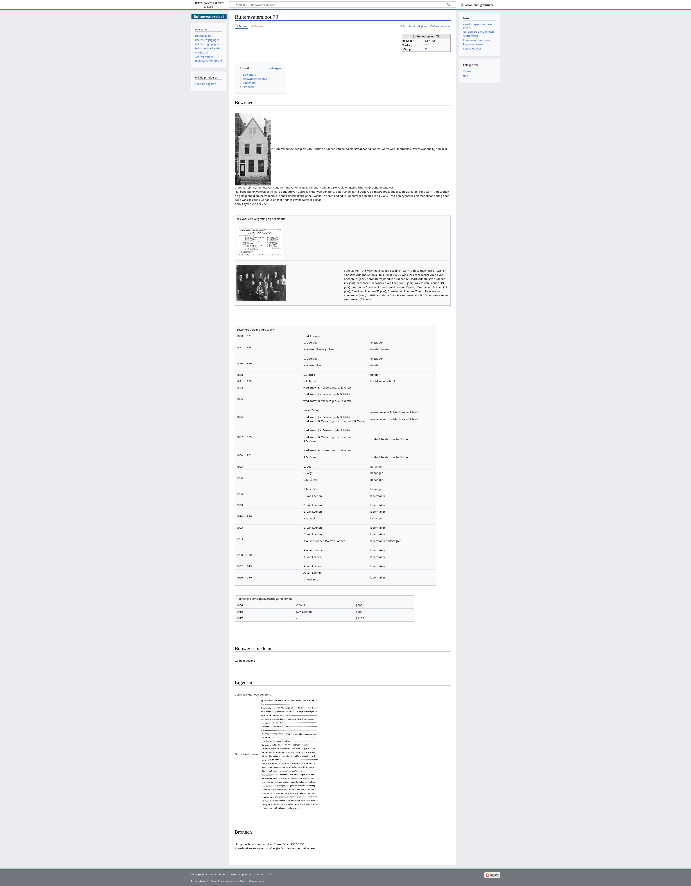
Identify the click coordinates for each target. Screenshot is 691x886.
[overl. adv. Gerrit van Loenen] (259, 241)
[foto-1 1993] (253, 149)
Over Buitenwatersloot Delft (228, 881)
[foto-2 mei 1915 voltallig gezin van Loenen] (261, 282)
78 (426, 49)
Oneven (467, 71)
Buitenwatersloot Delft (208, 4)
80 (426, 45)
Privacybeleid (199, 881)
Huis (466, 75)
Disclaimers (256, 881)
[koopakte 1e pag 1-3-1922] (290, 754)
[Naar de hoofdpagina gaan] (209, 16)
